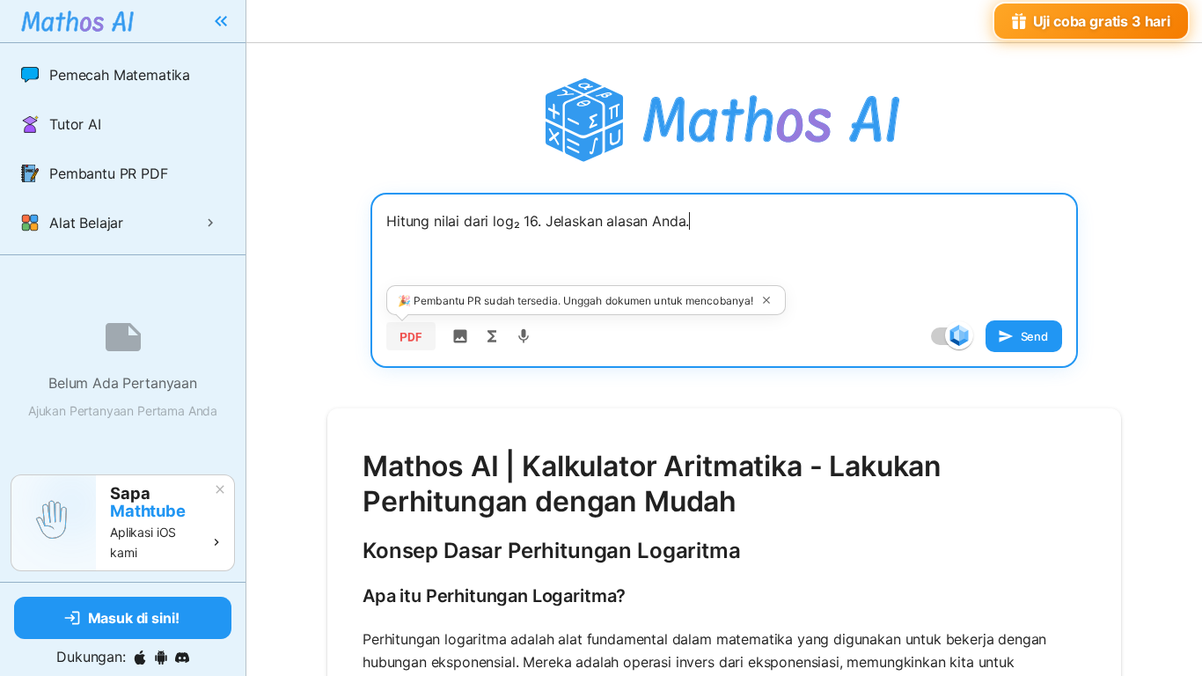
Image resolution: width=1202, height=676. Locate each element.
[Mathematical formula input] (492, 336)
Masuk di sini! (134, 618)
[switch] (959, 335)
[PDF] (411, 336)
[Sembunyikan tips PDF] (766, 300)
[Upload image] (460, 336)
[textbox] (724, 253)
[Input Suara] (523, 336)
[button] (123, 74)
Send (1034, 336)
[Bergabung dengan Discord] (182, 657)
